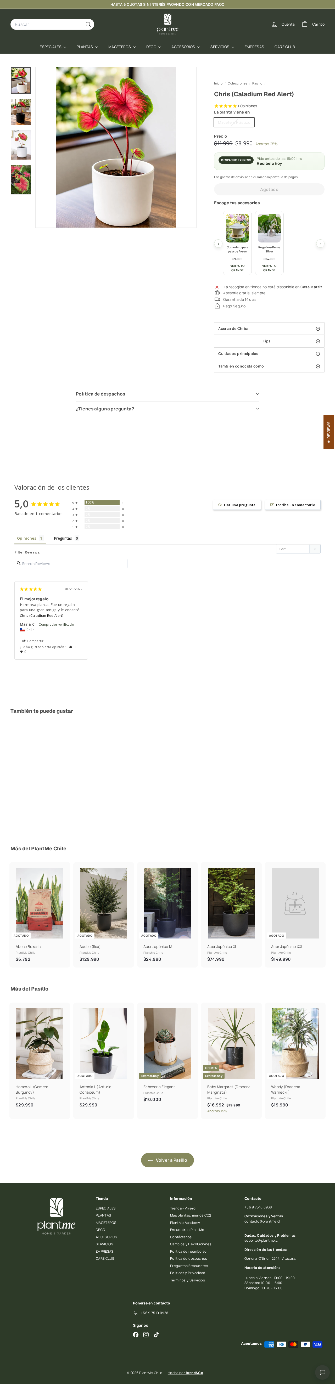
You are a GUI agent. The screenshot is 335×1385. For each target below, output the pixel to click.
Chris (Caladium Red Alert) (41, 615)
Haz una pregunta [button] (240, 504)
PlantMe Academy (185, 1222)
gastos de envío (232, 177)
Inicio (218, 83)
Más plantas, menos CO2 (190, 1215)
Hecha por (185, 1372)
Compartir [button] (35, 641)
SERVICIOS (220, 46)
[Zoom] (116, 147)
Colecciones (238, 83)
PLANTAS (85, 46)
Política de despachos (100, 394)
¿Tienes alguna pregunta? (105, 409)
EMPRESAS (254, 46)
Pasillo (257, 83)
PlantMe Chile (48, 848)
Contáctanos (181, 1237)
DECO (151, 46)
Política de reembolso (188, 1251)
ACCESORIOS (183, 46)
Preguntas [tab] (63, 538)
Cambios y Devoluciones (190, 1244)
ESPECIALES (51, 46)
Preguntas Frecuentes (189, 1265)
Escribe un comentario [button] (295, 504)
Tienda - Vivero (183, 1208)
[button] (72, 647)
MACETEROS (120, 46)
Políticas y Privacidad (187, 1272)
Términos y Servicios (187, 1280)
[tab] (269, 328)
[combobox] (52, 24)
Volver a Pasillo (171, 1160)
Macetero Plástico (236, 123)
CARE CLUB (285, 46)
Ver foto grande (237, 268)
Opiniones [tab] (26, 538)
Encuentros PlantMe (187, 1229)
